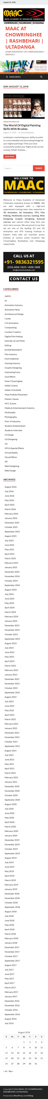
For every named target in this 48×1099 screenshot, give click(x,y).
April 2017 (9, 983)
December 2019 (12, 840)
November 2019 (12, 844)
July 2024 (9, 594)
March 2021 (10, 773)
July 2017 (9, 969)
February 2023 (11, 670)
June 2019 (9, 867)
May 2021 (9, 764)
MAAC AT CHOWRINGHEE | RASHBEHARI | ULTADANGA (24, 37)
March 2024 (10, 612)
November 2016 (12, 1005)
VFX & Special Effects (14, 448)
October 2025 (11, 527)
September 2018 (12, 907)
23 (30, 1058)
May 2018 (9, 925)
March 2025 (10, 558)
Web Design (10, 470)
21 (18, 1058)
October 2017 (11, 956)
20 (12, 1058)
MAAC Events (11, 385)
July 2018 (9, 916)
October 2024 (11, 580)
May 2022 (9, 710)
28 (18, 1063)
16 (30, 1053)
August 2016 (11, 1018)
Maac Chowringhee (14, 381)
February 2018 (11, 938)
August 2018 (11, 911)
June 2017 (9, 974)
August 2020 (11, 804)
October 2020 (11, 795)
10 (36, 1047)
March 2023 (10, 665)
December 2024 (12, 571)
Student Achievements (15, 426)
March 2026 (10, 509)
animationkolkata (27, 132)
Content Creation (13, 332)
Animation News (12, 309)
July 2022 (9, 701)
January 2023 (11, 674)
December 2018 (12, 893)
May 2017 (9, 978)
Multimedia (10, 412)
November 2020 (12, 791)
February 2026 (11, 513)
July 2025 (9, 540)
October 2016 (11, 1010)
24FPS (8, 296)
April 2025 (9, 554)
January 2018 (11, 942)
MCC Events (10, 403)
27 (12, 1063)
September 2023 (12, 639)
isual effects (10, 376)
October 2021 (11, 741)
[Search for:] (24, 168)
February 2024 (11, 616)
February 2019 (11, 884)
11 (41, 1047)
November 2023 (12, 630)
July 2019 (9, 862)
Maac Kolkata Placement (16, 394)
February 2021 (11, 777)
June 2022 (9, 706)
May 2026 (9, 500)
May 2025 (9, 549)
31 (36, 1063)
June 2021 (9, 759)
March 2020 (10, 826)
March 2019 (10, 880)
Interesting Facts (12, 372)
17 (36, 1053)
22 (24, 1058)
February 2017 (11, 992)
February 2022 (11, 723)
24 (36, 1058)
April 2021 (9, 768)
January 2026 (11, 518)
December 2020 (12, 786)
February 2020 (11, 831)
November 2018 (12, 898)
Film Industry (11, 354)
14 (18, 1053)
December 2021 (12, 732)
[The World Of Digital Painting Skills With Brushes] (24, 106)
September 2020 (12, 799)
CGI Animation (12, 323)
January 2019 (11, 889)
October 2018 (11, 902)
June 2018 (9, 920)
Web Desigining (12, 466)
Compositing (11, 327)
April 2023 (9, 661)
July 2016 (9, 1023)
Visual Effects (11, 457)
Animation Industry (11, 122)
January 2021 (11, 782)
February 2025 (11, 563)
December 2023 (12, 625)
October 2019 (11, 849)
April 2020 (9, 822)
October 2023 (11, 634)
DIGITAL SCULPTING (15, 341)
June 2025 (9, 545)
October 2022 (11, 688)
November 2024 (12, 576)
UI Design (9, 434)
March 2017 (10, 987)
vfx (6, 443)
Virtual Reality (11, 452)
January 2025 (11, 567)
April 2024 (9, 607)
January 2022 (11, 728)
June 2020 (9, 813)
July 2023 (9, 647)
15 (24, 1053)
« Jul (5, 1071)
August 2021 (11, 750)
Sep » (11, 1071)
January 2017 (11, 996)
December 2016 (12, 1001)
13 (12, 1053)
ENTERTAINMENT (13, 350)
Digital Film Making (14, 336)
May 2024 (9, 603)
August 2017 (11, 965)
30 (30, 1063)
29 (24, 1063)
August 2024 (11, 589)
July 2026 (9, 491)
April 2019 (9, 875)
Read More (8, 156)
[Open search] (41, 77)
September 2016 (12, 1014)
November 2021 (12, 737)
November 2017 (12, 951)
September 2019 (12, 853)
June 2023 (9, 652)
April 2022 (9, 715)
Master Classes (12, 399)
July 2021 (9, 755)
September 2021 (12, 746)
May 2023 (9, 656)
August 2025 (11, 536)
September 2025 (12, 531)
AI (6, 300)
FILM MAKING (12, 358)
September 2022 (12, 692)
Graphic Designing (13, 367)
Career (8, 318)
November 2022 (12, 683)
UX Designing (11, 439)
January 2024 (11, 621)
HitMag (30, 1096)
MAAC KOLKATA (13, 390)
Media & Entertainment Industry (20, 408)
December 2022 (12, 679)
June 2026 (9, 495)
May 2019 (9, 871)
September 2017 (12, 960)
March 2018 (10, 934)
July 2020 (9, 808)
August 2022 (11, 697)
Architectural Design (14, 314)
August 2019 (11, 858)
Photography (11, 417)
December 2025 (12, 522)
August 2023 (11, 643)
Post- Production (13, 421)
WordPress (18, 1096)
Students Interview (13, 430)
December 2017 (12, 947)
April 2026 (9, 504)
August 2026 (11, 487)
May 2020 (9, 817)
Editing (8, 345)
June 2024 (9, 598)
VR (6, 461)
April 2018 (9, 929)
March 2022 (10, 719)
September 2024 (12, 585)
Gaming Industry (12, 363)
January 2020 (11, 835)
